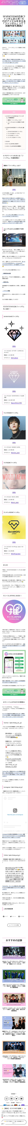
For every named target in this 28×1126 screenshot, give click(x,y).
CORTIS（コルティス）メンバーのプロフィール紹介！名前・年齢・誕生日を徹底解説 (14, 1009)
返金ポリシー (19, 1102)
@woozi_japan (15, 502)
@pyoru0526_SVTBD (16, 403)
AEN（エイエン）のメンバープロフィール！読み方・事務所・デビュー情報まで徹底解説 (14, 986)
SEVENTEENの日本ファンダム (15, 131)
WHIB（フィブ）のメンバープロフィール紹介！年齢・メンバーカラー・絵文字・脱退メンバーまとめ (14, 963)
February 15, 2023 (11, 766)
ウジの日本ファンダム (13, 135)
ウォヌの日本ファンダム (14, 133)
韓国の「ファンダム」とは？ (15, 120)
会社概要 (13, 1102)
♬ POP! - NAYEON (15, 881)
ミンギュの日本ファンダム (14, 137)
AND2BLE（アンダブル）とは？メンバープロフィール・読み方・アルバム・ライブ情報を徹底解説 (14, 1057)
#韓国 (15, 879)
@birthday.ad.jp (10, 867)
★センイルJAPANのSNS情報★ (13, 146)
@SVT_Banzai (14, 358)
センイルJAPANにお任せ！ (12, 143)
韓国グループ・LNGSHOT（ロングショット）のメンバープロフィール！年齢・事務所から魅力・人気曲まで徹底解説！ (14, 1033)
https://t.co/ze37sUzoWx (13, 759)
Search (7, 1102)
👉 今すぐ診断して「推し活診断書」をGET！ (14, 1122)
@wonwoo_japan (15, 452)
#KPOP (10, 875)
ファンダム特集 (15, 925)
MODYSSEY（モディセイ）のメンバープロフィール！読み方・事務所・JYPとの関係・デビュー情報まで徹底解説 (14, 1081)
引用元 (14, 189)
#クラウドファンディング (13, 734)
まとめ (7, 141)
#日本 (19, 879)
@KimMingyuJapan (15, 553)
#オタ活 (15, 875)
